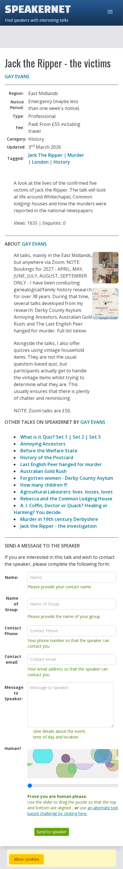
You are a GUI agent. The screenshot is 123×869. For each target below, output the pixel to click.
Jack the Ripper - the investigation (58, 526)
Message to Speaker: (14, 693)
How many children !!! (43, 485)
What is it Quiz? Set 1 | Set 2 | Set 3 (60, 437)
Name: (11, 577)
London (40, 162)
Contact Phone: (13, 630)
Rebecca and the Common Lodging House (66, 498)
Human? (13, 748)
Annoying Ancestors (43, 444)
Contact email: (13, 659)
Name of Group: (11, 603)
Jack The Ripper (45, 155)
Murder (76, 155)
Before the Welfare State (49, 450)
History (61, 162)
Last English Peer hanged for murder (61, 464)
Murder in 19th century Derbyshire (59, 519)
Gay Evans (17, 76)
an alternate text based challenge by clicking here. (72, 810)
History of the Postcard (46, 457)
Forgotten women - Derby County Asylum (66, 478)
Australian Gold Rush (43, 471)
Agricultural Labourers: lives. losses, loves (66, 492)
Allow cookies (26, 859)
